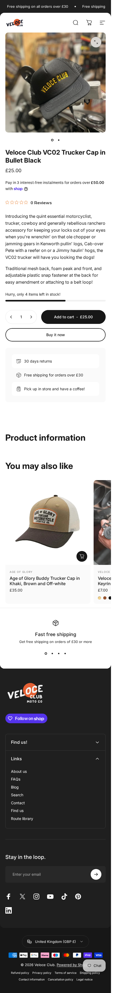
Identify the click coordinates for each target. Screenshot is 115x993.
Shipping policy (90, 973)
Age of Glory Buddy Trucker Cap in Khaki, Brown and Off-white (45, 581)
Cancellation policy (60, 979)
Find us (17, 810)
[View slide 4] (65, 653)
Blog (15, 787)
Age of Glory (21, 571)
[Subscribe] (96, 874)
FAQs (15, 779)
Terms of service (65, 973)
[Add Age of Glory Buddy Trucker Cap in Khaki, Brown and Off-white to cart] (81, 556)
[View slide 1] (46, 653)
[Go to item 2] (59, 140)
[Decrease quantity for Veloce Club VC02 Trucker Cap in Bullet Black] (11, 317)
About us (19, 771)
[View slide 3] (59, 653)
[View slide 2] (52, 653)
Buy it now (55, 334)
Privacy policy (41, 973)
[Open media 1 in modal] (96, 42)
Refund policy (20, 973)
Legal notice (84, 979)
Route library (22, 818)
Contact (18, 803)
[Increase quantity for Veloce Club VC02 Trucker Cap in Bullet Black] (31, 317)
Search (17, 795)
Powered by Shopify (73, 965)
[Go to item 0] (52, 140)
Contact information (32, 979)
